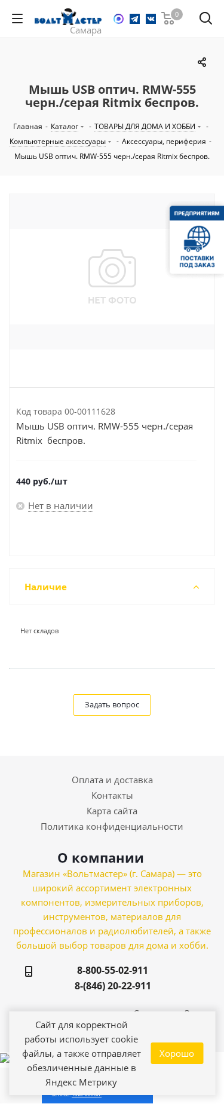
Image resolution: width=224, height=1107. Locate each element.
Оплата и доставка (112, 780)
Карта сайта (112, 811)
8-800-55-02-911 (112, 970)
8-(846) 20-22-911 (113, 985)
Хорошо (176, 1053)
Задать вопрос (112, 704)
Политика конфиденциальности (112, 826)
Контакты (112, 795)
